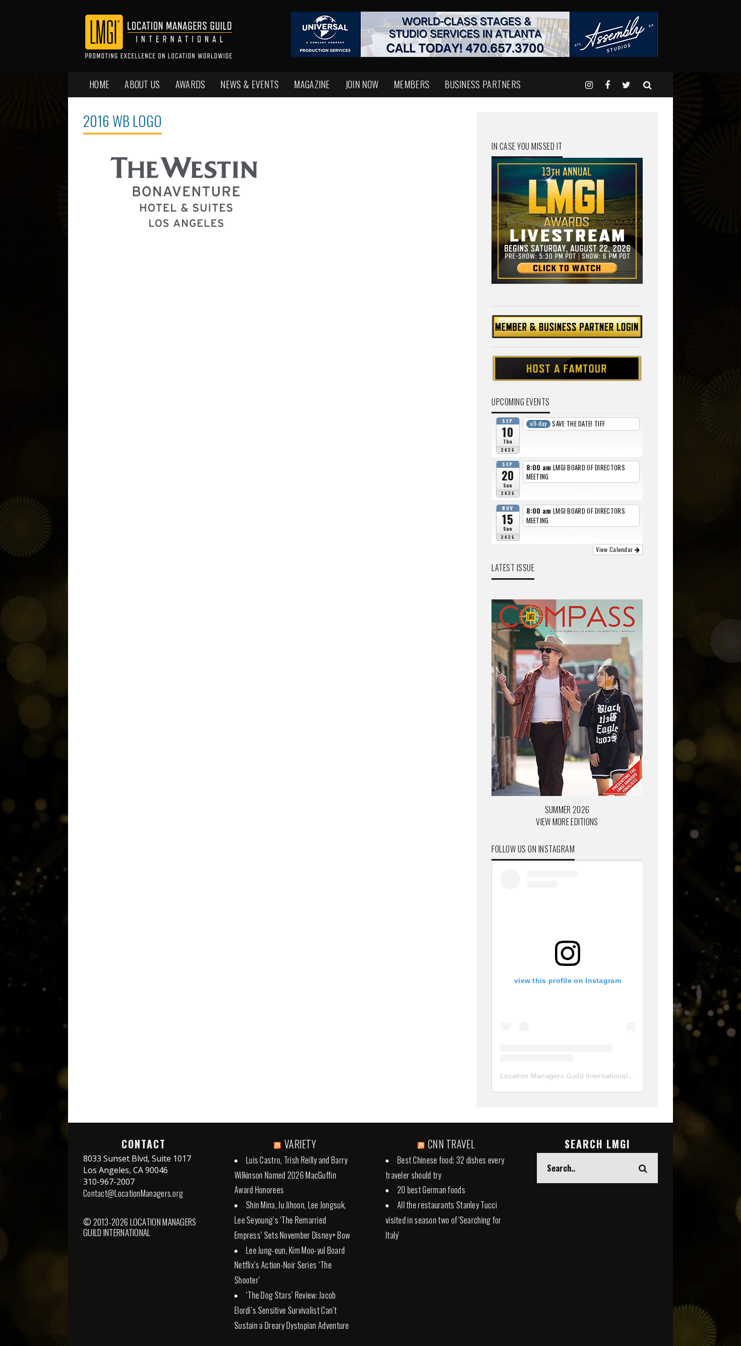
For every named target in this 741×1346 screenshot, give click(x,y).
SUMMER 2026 (567, 810)
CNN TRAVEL (451, 1143)
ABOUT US (142, 84)
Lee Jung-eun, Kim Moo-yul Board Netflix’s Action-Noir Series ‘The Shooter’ (289, 1265)
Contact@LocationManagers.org (133, 1193)
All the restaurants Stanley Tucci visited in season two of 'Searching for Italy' (444, 1220)
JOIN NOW (362, 84)
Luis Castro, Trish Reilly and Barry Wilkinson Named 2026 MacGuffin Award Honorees (291, 1175)
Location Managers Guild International (564, 1076)
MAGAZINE (312, 84)
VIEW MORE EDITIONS (567, 822)
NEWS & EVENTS (249, 84)
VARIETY (300, 1143)
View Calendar (615, 549)
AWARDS (190, 84)
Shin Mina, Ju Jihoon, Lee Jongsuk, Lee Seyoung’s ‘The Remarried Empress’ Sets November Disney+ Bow (292, 1220)
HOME (99, 84)
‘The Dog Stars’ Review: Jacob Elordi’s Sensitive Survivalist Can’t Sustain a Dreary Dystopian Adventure (291, 1310)
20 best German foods (431, 1190)
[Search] (647, 84)
